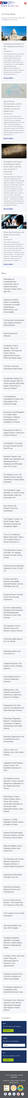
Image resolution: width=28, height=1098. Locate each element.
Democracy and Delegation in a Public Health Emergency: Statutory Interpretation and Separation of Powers (14, 417)
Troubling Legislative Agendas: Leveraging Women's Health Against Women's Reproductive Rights (13, 943)
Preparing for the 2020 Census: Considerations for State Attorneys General (14, 707)
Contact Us (6, 1080)
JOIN (7, 1059)
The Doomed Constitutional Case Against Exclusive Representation (14, 322)
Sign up (7, 1030)
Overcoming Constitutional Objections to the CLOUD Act (14, 568)
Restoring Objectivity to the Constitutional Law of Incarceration (14, 739)
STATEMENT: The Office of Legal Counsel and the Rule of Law (13, 445)
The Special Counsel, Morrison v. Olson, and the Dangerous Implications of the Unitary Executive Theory (14, 783)
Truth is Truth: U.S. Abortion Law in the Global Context (14, 752)
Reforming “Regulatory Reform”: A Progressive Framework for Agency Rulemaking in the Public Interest (13, 723)
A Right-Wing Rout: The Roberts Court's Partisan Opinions (13, 665)
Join (9, 6)
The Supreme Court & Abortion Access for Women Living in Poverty (13, 628)
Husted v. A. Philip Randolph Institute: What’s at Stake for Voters (14, 822)
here (6, 19)
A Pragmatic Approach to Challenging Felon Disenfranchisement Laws (13, 989)
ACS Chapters (4, 6)
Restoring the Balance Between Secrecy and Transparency (12, 889)
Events (12, 6)
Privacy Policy (14, 1080)
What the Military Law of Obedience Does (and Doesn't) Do (13, 848)
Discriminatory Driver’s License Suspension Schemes (12, 679)
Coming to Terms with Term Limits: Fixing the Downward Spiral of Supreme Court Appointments (14, 961)
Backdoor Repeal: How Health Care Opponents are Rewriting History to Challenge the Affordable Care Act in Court (14, 461)
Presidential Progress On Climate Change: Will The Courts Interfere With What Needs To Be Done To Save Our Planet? (14, 383)
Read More (8, 78)
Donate (17, 6)
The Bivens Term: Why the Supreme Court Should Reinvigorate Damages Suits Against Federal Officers (14, 1005)
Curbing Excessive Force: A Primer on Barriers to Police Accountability (13, 976)
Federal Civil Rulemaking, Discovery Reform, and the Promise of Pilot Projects (14, 835)
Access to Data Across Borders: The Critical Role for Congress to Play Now (13, 902)
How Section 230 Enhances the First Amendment (11, 508)
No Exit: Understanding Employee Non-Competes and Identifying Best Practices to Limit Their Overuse (13, 612)
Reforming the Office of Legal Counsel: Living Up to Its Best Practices (14, 432)
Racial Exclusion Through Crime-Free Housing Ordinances (13, 597)
